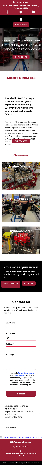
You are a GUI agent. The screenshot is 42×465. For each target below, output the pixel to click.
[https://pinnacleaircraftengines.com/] (21, 16)
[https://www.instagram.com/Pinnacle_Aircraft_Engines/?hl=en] (21, 12)
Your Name (10, 323)
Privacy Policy (19, 375)
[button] (21, 19)
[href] (21, 437)
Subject (10, 344)
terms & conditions (26, 373)
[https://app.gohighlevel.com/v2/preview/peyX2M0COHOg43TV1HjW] (22, 423)
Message (10, 355)
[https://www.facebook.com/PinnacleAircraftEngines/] (8, 12)
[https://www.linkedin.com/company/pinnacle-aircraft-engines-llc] (34, 12)
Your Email (11, 333)
